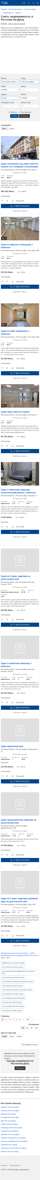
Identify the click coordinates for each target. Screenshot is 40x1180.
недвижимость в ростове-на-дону (13, 963)
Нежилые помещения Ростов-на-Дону (14, 1141)
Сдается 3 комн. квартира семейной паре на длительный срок (19, 899)
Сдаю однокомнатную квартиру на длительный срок (18, 821)
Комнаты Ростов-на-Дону (10, 1107)
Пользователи (15, 1165)
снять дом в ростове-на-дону (12, 1002)
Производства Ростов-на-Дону (11, 1127)
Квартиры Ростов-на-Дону (10, 1110)
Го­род (23, 78)
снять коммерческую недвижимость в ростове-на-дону (19, 972)
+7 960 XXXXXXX (21, 860)
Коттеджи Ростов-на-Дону (10, 1117)
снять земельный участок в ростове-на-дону (17, 990)
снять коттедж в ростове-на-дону (13, 1006)
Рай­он (3, 86)
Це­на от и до (25, 102)
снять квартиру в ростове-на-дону (13, 998)
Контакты (4, 1165)
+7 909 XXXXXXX (21, 532)
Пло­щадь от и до (7, 102)
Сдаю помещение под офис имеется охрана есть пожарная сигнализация (19, 165)
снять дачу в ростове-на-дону (12, 1010)
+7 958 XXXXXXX (21, 708)
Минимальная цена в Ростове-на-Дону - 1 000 (17, 953)
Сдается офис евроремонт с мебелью (15, 332)
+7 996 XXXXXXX (21, 941)
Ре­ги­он (3, 78)
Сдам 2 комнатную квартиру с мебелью (16, 664)
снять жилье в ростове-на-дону (12, 967)
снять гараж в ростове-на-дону (12, 985)
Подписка (25, 116)
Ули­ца (23, 86)
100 (27, 1019)
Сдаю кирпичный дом (12, 746)
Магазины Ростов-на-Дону (10, 1134)
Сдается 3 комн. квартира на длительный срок (15, 577)
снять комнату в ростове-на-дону (13, 977)
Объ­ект (23, 94)
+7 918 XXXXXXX (21, 625)
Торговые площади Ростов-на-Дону (13, 1138)
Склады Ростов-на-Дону (9, 1131)
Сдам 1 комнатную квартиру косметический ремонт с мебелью (18, 491)
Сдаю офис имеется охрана (15, 412)
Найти (15, 116)
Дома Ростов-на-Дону (8, 1114)
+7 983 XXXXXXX (21, 206)
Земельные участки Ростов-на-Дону (13, 1148)
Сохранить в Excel (30, 1045)
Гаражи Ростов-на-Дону (9, 1145)
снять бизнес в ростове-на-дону (12, 994)
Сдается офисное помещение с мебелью (17, 246)
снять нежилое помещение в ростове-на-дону (17, 981)
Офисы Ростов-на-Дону (9, 1124)
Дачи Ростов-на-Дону (8, 1121)
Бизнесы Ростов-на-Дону (10, 1151)
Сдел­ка (4, 94)
